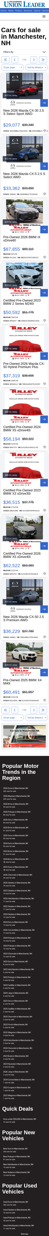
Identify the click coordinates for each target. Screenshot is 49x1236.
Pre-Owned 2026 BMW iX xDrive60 (21, 238)
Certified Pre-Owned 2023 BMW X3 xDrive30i (22, 492)
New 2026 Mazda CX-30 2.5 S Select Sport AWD (23, 112)
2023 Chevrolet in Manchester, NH (17, 955)
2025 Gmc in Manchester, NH (15, 962)
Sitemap (24, 1234)
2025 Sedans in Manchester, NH (16, 907)
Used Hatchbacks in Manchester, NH (18, 1226)
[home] (24, 4)
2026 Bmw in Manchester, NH (15, 805)
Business (28, 10)
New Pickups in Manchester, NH (16, 1157)
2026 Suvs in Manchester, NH (15, 789)
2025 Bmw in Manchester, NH (15, 829)
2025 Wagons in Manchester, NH (17, 1033)
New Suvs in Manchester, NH (15, 1150)
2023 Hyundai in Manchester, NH (17, 1065)
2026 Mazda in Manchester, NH (16, 797)
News (10, 10)
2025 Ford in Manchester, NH (15, 1025)
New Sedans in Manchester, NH (16, 1173)
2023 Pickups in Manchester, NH (16, 947)
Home (3, 10)
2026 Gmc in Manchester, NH (15, 821)
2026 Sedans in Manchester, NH (16, 884)
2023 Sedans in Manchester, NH (16, 892)
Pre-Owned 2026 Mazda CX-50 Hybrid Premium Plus (24, 365)
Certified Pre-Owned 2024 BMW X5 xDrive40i (22, 428)
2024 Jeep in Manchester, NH (15, 994)
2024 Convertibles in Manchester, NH (19, 1081)
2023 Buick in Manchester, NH (15, 1057)
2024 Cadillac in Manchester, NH (16, 986)
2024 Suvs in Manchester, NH (15, 844)
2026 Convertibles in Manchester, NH (19, 931)
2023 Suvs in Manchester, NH (15, 868)
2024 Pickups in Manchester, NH (16, 939)
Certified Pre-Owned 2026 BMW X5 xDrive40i (22, 555)
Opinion (45, 10)
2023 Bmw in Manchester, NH (15, 852)
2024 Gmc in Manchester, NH (15, 923)
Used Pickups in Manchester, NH (16, 1219)
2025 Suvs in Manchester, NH (15, 836)
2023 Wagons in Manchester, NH (17, 1096)
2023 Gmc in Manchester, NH (15, 1002)
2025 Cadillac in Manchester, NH (16, 1010)
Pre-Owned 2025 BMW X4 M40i (22, 682)
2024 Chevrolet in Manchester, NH (17, 1049)
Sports (37, 10)
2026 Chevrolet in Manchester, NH (17, 876)
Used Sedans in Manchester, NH (16, 1211)
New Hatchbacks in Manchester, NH (18, 1165)
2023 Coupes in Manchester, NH (16, 1088)
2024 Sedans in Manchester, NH (16, 915)
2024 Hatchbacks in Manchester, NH (18, 1041)
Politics (18, 10)
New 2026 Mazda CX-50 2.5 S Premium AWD (23, 618)
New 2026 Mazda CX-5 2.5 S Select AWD (24, 175)
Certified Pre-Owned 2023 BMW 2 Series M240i (22, 302)
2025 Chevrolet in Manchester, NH (17, 1018)
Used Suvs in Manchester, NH (15, 1203)
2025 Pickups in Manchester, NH (16, 978)
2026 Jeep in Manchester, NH (15, 1073)
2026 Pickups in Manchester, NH (16, 813)
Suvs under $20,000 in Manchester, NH (19, 1120)
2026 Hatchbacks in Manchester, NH (18, 899)
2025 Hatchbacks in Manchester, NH (18, 970)
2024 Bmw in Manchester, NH (15, 860)
